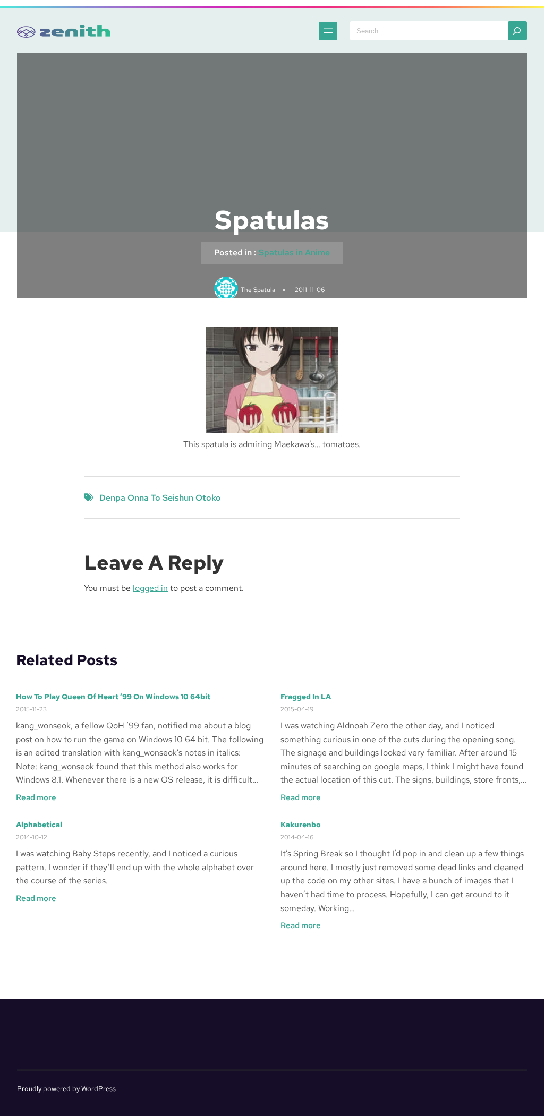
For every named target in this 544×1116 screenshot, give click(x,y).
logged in (150, 588)
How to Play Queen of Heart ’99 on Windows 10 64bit (113, 696)
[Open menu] (328, 31)
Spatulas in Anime (294, 252)
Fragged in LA (305, 696)
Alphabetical (39, 824)
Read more (36, 798)
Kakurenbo (300, 824)
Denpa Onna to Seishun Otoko (160, 497)
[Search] (517, 30)
